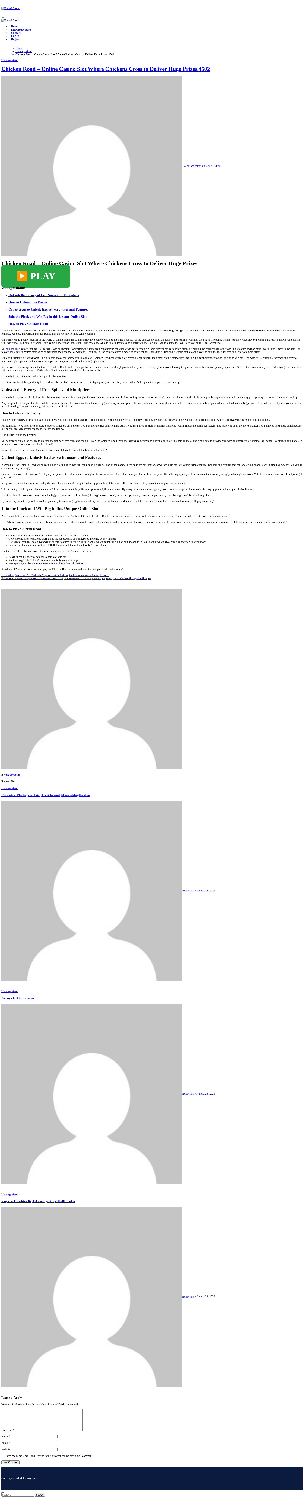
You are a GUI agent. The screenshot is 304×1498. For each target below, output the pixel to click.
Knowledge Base (21, 29)
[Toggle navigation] (2, 17)
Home (14, 26)
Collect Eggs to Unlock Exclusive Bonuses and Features (48, 309)
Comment (7, 1430)
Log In (15, 35)
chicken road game (16, 348)
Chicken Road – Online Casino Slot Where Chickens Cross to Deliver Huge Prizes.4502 (105, 69)
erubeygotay (194, 165)
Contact (16, 32)
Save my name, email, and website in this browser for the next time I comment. (49, 1455)
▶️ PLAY (35, 276)
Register (16, 39)
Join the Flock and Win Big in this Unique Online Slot (47, 316)
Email (5, 1442)
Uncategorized (9, 60)
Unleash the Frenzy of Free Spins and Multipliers (43, 295)
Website (5, 1449)
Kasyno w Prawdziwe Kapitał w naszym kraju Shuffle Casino (38, 1201)
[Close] (2, 1492)
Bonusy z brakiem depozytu (18, 998)
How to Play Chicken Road (28, 323)
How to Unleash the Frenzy (28, 302)
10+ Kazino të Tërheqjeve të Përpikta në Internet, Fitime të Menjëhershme (45, 795)
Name (5, 1436)
